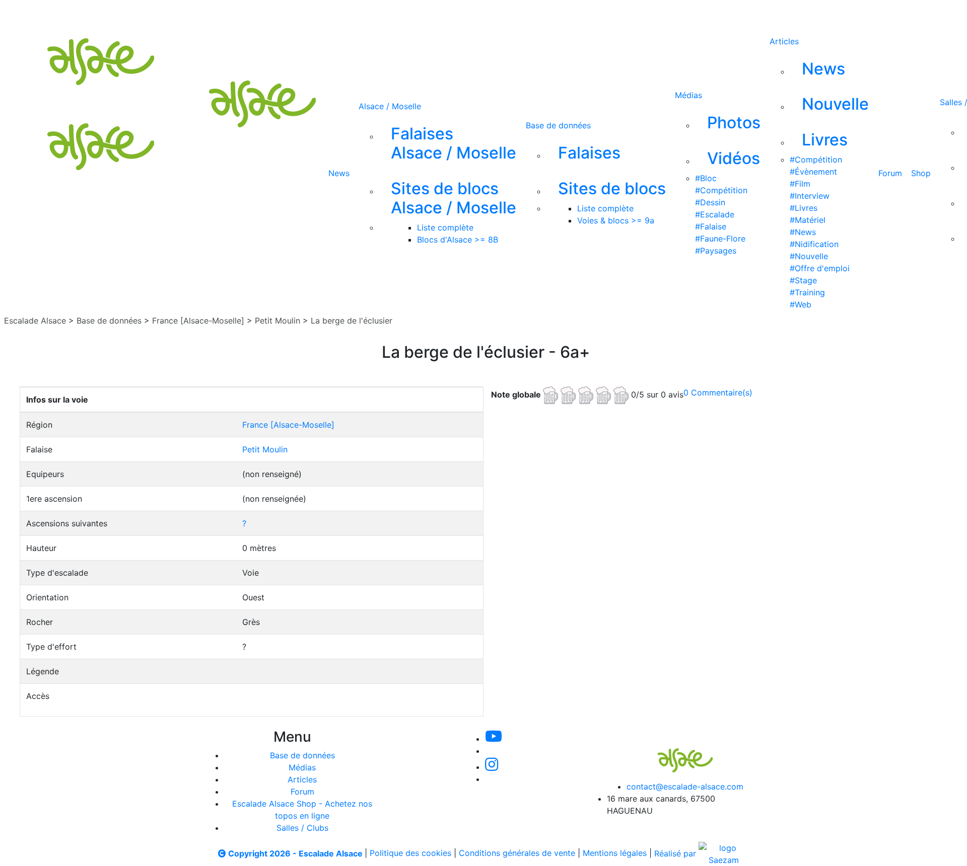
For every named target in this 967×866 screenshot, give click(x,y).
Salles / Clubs (302, 828)
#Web (800, 304)
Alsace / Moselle (390, 106)
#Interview (810, 196)
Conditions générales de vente (517, 853)
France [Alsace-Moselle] (198, 321)
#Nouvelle (809, 256)
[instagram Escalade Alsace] (442, 14)
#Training (807, 292)
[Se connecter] (538, 14)
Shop (921, 173)
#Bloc (706, 178)
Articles (784, 41)
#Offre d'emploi (820, 268)
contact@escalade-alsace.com (685, 786)
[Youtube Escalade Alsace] (374, 14)
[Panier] (554, 14)
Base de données (558, 125)
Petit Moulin (277, 321)
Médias (688, 95)
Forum (890, 173)
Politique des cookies (410, 853)
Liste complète (445, 227)
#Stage (803, 280)
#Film (800, 184)
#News (803, 232)
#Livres (803, 208)
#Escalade (714, 214)
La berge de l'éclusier (351, 321)
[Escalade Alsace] (675, 753)
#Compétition (721, 190)
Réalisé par (676, 853)
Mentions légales (615, 853)
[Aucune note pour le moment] (587, 394)
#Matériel (807, 220)
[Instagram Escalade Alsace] (491, 767)
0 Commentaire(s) (717, 392)
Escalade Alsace (35, 321)
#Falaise (710, 226)
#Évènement (813, 172)
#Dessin (710, 202)
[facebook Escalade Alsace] (475, 14)
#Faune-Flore (720, 238)
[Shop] (509, 14)
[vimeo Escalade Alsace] (409, 14)
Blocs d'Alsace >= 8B (457, 239)
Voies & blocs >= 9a (615, 220)
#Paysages (715, 251)
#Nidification (814, 244)
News (339, 173)
